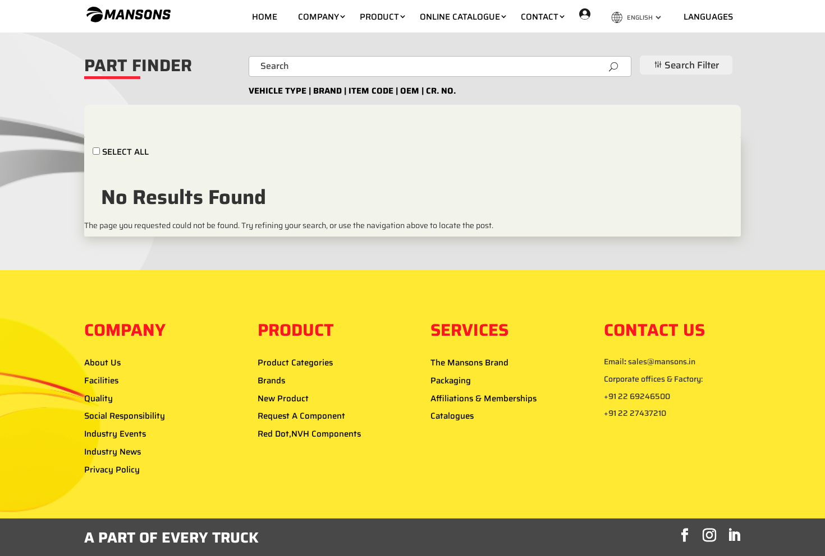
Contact (539, 17)
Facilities (101, 380)
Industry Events (115, 434)
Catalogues (452, 416)
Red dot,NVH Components (309, 434)
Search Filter (686, 65)
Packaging (450, 380)
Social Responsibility (124, 416)
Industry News (112, 451)
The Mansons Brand (469, 362)
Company (318, 17)
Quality (98, 398)
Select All (124, 151)
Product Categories (295, 362)
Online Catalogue (460, 17)
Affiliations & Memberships (483, 398)
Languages (708, 17)
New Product (283, 398)
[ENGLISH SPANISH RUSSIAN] (637, 17)
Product (379, 17)
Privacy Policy (112, 469)
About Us (102, 362)
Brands (271, 380)
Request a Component (301, 416)
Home (264, 17)
